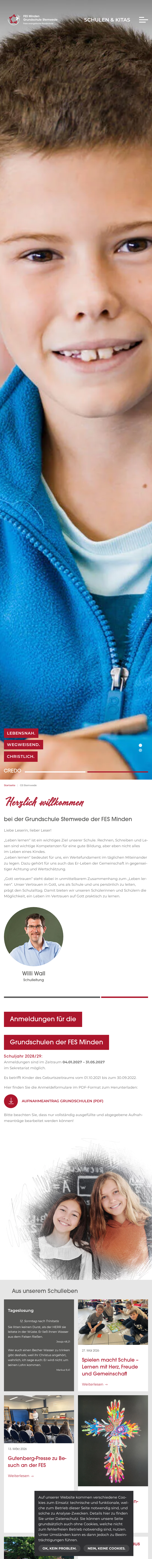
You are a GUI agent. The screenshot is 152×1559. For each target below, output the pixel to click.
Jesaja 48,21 (63, 1341)
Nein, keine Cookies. (106, 1548)
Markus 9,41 (63, 1369)
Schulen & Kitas (107, 20)
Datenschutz (66, 1519)
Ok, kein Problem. (59, 1548)
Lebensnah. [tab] (140, 745)
